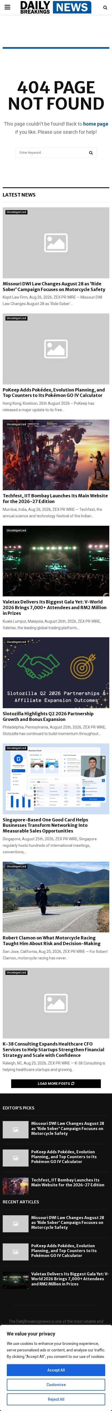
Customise (56, 1385)
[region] (56, 1368)
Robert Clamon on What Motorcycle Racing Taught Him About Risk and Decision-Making (52, 940)
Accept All (56, 1370)
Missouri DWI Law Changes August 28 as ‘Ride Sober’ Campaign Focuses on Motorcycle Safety (54, 286)
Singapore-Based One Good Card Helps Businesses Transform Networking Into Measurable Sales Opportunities (45, 825)
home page (95, 124)
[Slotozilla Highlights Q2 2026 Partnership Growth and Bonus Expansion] (56, 672)
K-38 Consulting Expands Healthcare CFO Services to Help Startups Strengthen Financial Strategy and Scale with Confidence (53, 1049)
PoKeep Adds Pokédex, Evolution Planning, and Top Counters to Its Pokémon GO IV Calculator (54, 392)
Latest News (19, 195)
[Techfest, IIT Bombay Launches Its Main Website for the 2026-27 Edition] (56, 455)
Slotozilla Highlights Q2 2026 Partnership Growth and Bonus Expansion (48, 716)
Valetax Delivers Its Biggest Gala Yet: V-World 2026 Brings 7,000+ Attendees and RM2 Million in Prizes (55, 607)
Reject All (56, 1399)
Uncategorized (16, 212)
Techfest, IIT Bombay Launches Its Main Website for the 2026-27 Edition (67, 1182)
